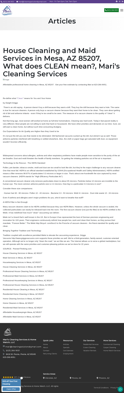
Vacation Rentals (89, 351)
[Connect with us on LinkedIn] (122, 1)
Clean (20, 98)
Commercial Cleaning (111, 344)
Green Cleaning (89, 347)
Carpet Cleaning (109, 347)
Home (45, 344)
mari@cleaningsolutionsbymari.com (32, 2)
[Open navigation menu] (121, 10)
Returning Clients (50, 354)
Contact (46, 351)
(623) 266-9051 (8, 2)
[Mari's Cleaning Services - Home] (7, 10)
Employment (68, 354)
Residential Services (90, 344)
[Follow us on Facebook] (116, 1)
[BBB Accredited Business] (10, 362)
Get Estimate (68, 351)
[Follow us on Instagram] (119, 1)
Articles (66, 344)
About (45, 347)
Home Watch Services (111, 351)
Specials (66, 347)
